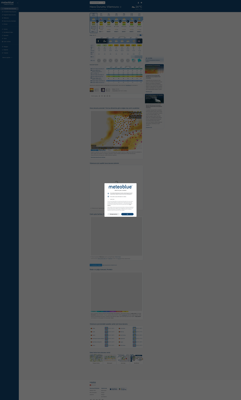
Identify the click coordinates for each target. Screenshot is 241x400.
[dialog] (120, 200)
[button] (120, 199)
